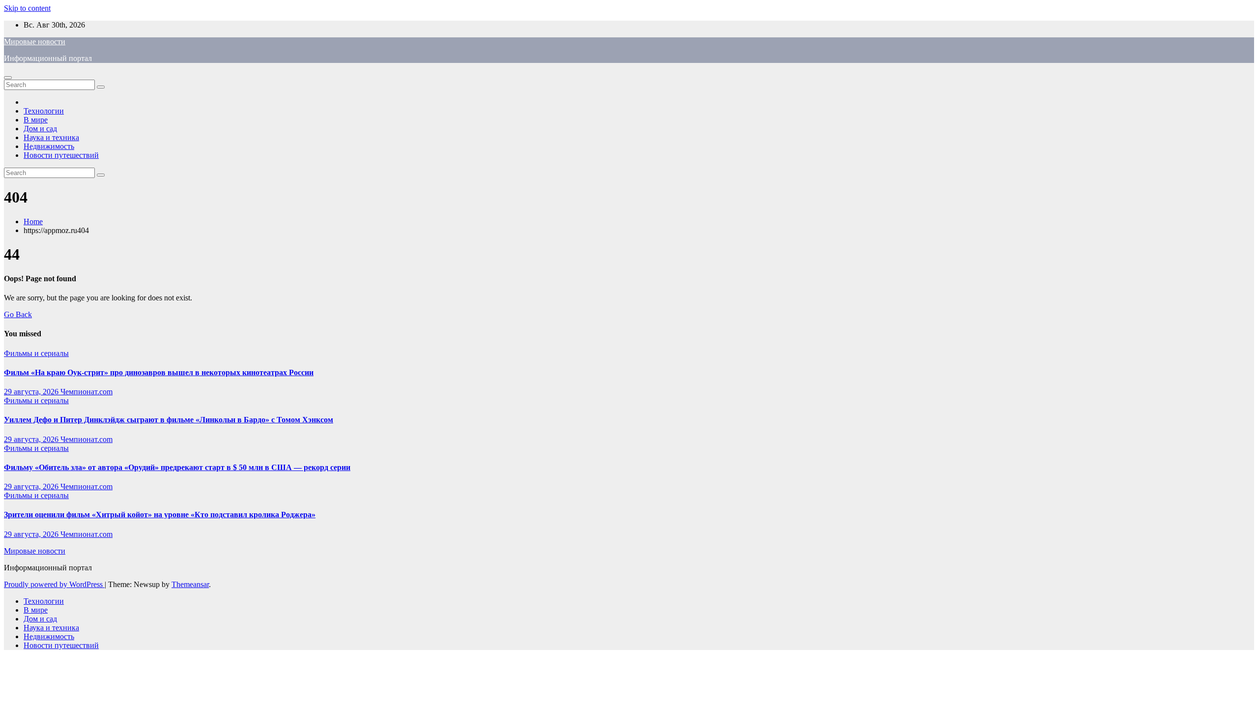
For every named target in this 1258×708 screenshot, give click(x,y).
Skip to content (27, 8)
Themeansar (190, 584)
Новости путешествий (61, 155)
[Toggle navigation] (8, 77)
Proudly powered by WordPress (54, 584)
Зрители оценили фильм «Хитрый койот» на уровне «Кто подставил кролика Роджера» (159, 514)
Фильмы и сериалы (36, 353)
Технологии (44, 111)
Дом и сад (40, 128)
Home (33, 221)
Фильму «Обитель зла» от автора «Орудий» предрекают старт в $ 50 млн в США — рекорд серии (177, 467)
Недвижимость (49, 146)
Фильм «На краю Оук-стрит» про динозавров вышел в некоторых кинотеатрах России (159, 372)
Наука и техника (51, 137)
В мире (36, 120)
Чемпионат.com (86, 391)
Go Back (18, 314)
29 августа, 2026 (32, 391)
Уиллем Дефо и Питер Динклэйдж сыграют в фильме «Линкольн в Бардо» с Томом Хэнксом (168, 419)
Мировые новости (34, 41)
